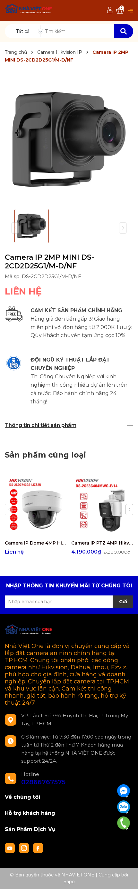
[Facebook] (123, 790)
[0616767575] (123, 823)
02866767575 (43, 782)
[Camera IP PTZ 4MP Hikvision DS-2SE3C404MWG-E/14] (102, 505)
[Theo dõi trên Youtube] (10, 848)
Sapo (69, 881)
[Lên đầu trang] (127, 878)
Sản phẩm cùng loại (45, 454)
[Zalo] (123, 806)
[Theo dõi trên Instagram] (24, 848)
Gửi (123, 601)
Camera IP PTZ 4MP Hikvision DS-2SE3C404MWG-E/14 (102, 543)
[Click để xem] (69, 139)
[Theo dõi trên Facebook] (38, 848)
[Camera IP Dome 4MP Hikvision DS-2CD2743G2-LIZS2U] (35, 505)
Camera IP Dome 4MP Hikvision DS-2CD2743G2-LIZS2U (35, 543)
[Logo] (29, 9)
